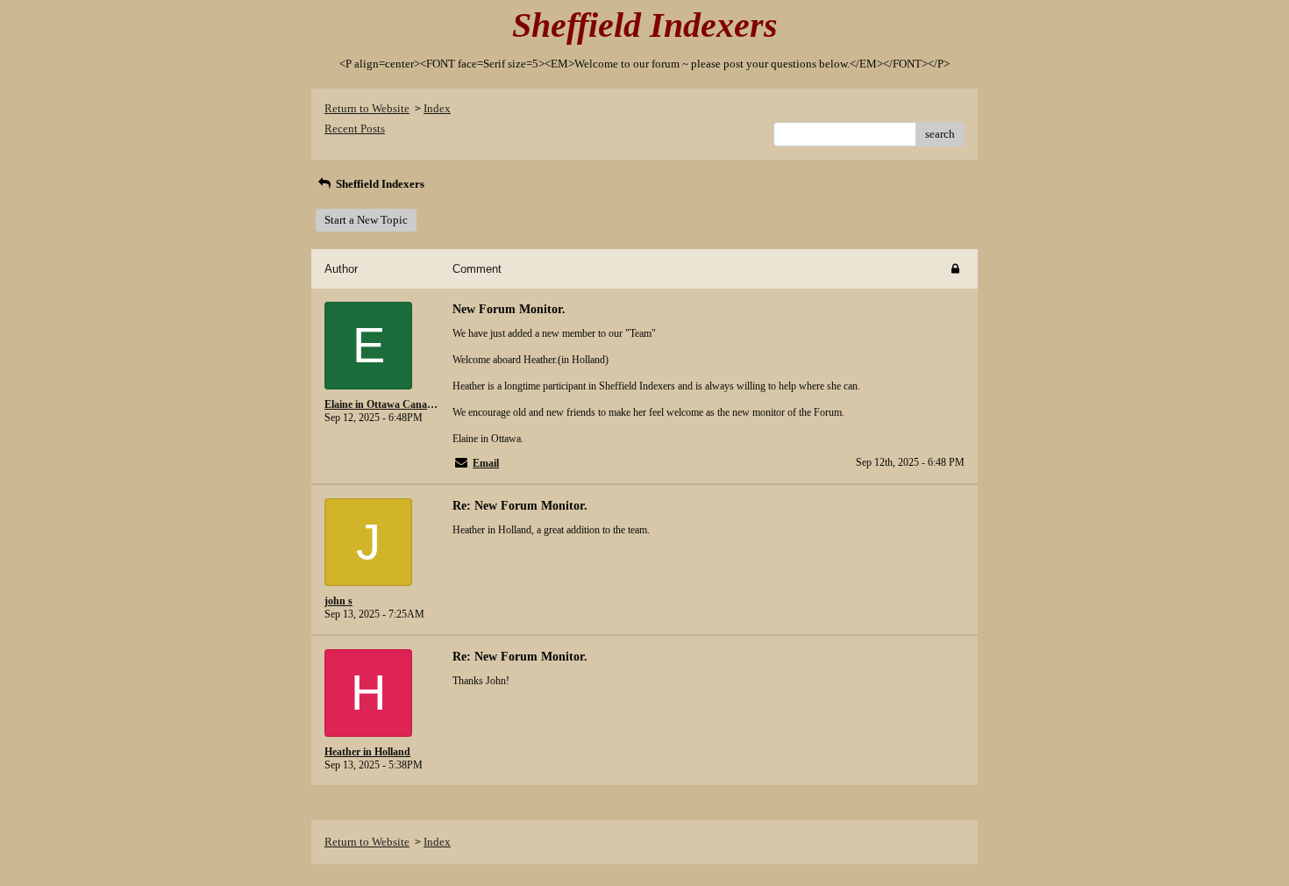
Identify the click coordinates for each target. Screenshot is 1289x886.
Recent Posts (354, 128)
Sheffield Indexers (378, 183)
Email (486, 463)
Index (437, 108)
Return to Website (366, 108)
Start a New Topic (366, 219)
